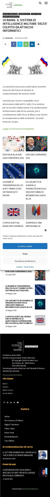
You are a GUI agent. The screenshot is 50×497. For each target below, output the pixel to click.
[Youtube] (17, 402)
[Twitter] (20, 44)
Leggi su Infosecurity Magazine (18, 128)
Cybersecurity (24, 14)
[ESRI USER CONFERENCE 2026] (36, 143)
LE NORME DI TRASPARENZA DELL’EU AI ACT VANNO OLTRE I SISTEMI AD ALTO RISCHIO (13, 189)
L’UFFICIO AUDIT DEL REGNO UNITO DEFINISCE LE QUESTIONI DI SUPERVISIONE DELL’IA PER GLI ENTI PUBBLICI (19, 320)
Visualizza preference (25, 261)
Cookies (19, 267)
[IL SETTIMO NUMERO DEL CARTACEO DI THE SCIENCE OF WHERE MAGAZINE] (42, 454)
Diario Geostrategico (11, 17)
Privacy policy (8, 375)
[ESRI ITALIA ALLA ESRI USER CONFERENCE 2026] (13, 143)
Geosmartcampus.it (30, 489)
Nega (25, 253)
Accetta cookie (25, 246)
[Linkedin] (32, 44)
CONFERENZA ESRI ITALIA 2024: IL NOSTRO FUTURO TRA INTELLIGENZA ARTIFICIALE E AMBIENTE (19, 473)
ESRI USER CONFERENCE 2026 (18, 271)
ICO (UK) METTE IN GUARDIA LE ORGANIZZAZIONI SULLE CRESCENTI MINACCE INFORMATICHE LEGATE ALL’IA (19, 304)
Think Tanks (36, 14)
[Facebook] (13, 44)
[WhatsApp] (26, 44)
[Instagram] (7, 402)
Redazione (9, 38)
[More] (38, 44)
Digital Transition (10, 14)
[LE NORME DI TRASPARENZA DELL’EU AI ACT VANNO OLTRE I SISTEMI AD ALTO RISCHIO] (13, 171)
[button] (45, 230)
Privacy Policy (29, 267)
